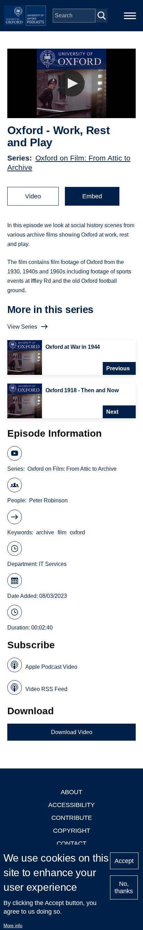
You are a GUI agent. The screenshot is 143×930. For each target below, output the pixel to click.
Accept (124, 860)
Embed (92, 196)
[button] (72, 84)
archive (45, 532)
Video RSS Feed (46, 689)
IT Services (53, 564)
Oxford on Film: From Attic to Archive (72, 469)
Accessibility (71, 804)
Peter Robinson (48, 500)
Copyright (71, 830)
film (62, 532)
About (71, 792)
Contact (71, 843)
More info (12, 925)
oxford (77, 532)
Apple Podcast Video (51, 667)
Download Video (71, 732)
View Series (22, 327)
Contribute (71, 817)
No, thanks (124, 887)
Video (33, 196)
